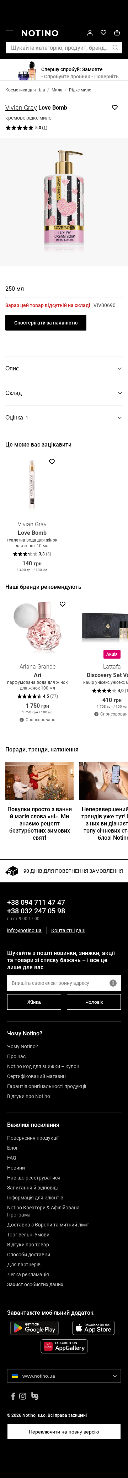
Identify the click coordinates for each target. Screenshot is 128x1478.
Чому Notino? (22, 1046)
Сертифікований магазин (36, 1076)
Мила (57, 90)
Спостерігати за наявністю (46, 323)
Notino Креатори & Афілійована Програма (43, 1211)
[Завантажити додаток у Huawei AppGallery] (64, 1346)
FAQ (11, 1158)
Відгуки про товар (28, 1244)
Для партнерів (24, 1264)
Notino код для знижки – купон (43, 1066)
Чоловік (94, 1002)
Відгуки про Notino (28, 1096)
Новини (16, 1168)
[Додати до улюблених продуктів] (115, 107)
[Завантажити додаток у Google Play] (34, 1328)
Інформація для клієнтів (35, 1197)
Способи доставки (28, 1254)
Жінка (34, 1002)
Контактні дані (68, 931)
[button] (9, 34)
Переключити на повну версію (64, 1432)
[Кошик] (117, 33)
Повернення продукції (32, 1138)
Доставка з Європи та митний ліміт (48, 1225)
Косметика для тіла (25, 90)
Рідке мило (80, 90)
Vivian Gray (21, 107)
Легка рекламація (28, 1274)
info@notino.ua (24, 930)
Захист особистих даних (35, 1284)
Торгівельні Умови (28, 1234)
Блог (12, 1148)
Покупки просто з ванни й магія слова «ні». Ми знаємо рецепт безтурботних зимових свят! (39, 823)
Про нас (16, 1056)
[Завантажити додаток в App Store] (93, 1328)
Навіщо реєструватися (33, 1178)
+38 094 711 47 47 (36, 902)
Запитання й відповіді (32, 1188)
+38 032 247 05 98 (36, 911)
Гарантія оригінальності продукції (46, 1086)
